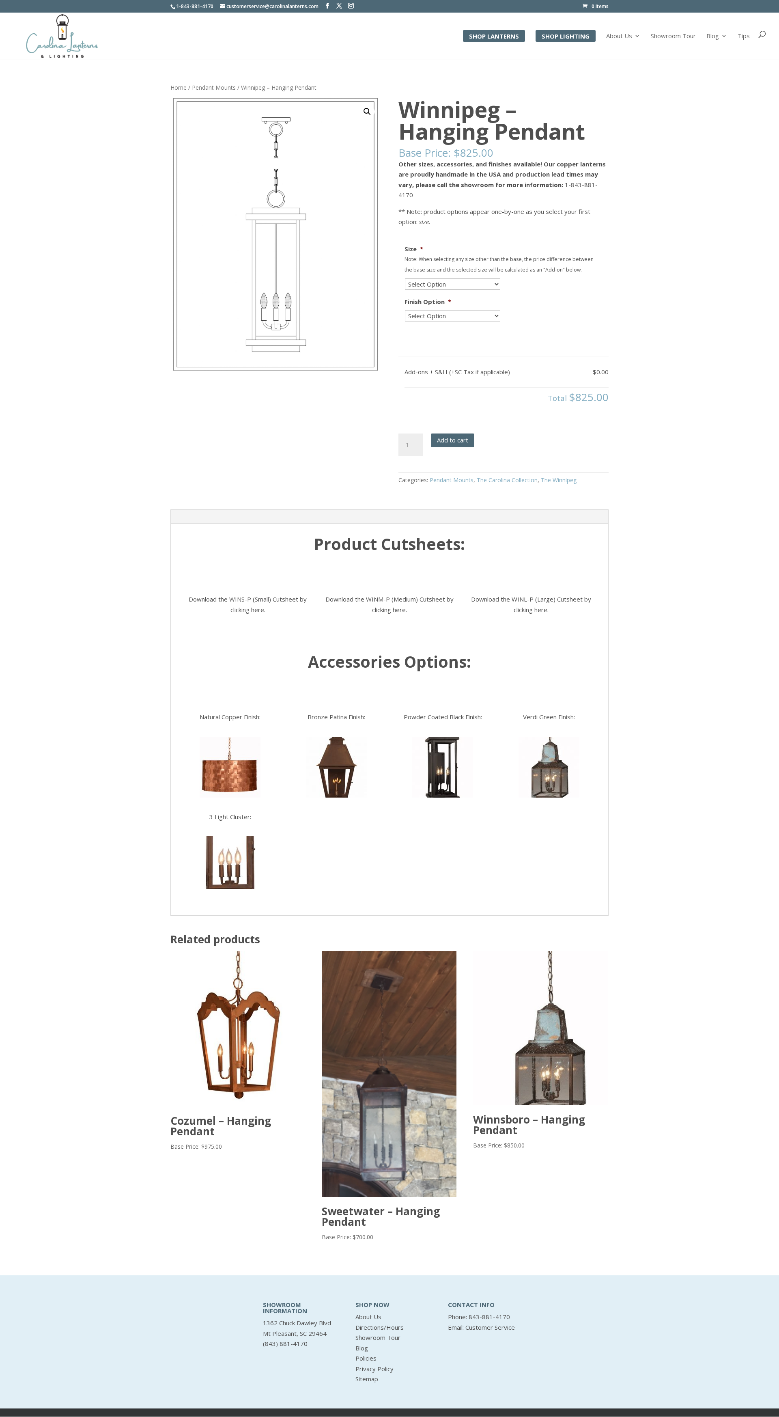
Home (178, 87)
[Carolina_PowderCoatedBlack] (442, 767)
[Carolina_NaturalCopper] (230, 767)
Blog (712, 36)
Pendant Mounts (214, 87)
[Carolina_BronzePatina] (336, 767)
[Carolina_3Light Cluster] (230, 862)
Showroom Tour (673, 36)
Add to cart (452, 440)
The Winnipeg (559, 480)
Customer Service (490, 1327)
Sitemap (366, 1379)
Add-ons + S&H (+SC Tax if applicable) (457, 372)
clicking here (247, 610)
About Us (619, 36)
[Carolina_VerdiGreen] (549, 767)
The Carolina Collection (507, 480)
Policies (366, 1358)
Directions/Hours (379, 1327)
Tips (744, 36)
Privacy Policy (374, 1369)
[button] (367, 111)
